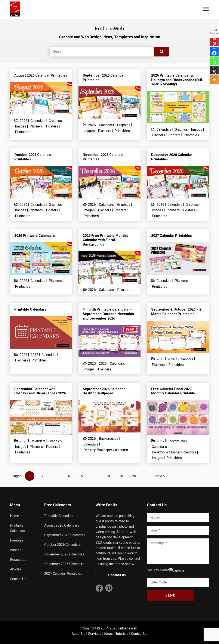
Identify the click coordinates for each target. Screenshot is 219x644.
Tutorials (121, 634)
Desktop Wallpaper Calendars (105, 450)
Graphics (55, 121)
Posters (52, 126)
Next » (160, 476)
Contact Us (18, 579)
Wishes (15, 550)
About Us (78, 634)
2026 (23, 121)
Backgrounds (108, 439)
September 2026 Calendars (64, 535)
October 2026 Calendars (62, 545)
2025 (92, 363)
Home (14, 516)
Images (20, 126)
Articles (16, 569)
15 (121, 476)
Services (94, 634)
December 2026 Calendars (64, 564)
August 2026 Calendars (61, 525)
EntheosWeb (127, 628)
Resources (18, 560)
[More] (214, 79)
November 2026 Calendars (64, 554)
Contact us (117, 575)
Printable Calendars (59, 516)
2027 (34, 355)
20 (134, 476)
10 (108, 476)
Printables (22, 132)
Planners (36, 126)
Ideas (108, 634)
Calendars (38, 121)
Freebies (17, 540)
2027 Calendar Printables (63, 573)
